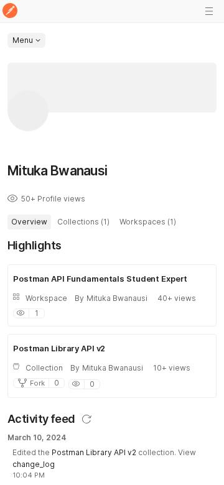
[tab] (29, 222)
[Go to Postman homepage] (9, 11)
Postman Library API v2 (94, 452)
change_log (33, 464)
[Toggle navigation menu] (209, 11)
